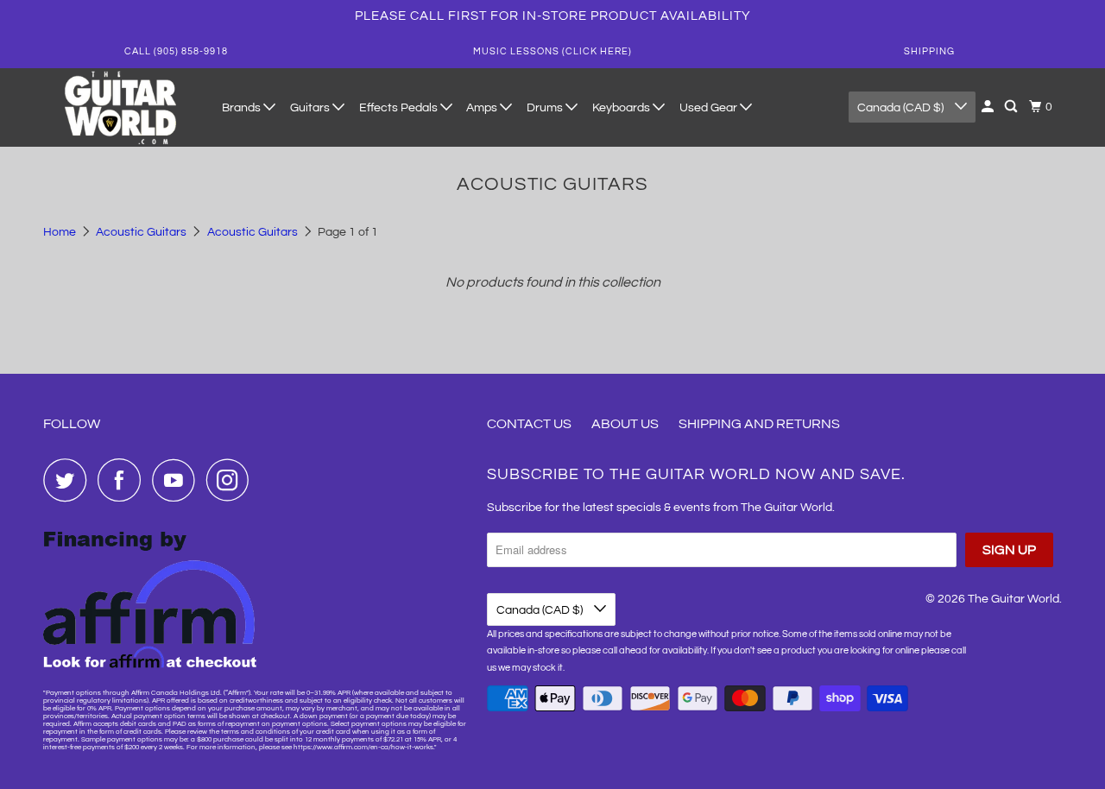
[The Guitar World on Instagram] (232, 480)
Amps (483, 108)
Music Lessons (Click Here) (552, 51)
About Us (625, 424)
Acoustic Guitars (142, 232)
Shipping (929, 51)
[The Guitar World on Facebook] (123, 480)
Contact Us (529, 424)
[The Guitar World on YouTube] (178, 480)
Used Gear (709, 108)
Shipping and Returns (759, 424)
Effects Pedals (399, 108)
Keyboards (622, 108)
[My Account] (989, 107)
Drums (546, 108)
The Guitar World (1013, 599)
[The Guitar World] (121, 107)
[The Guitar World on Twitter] (69, 480)
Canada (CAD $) (901, 108)
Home (61, 232)
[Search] (1012, 107)
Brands (242, 108)
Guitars (311, 108)
